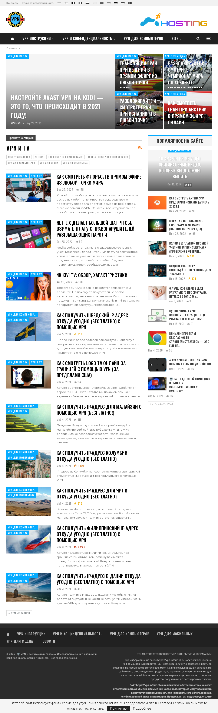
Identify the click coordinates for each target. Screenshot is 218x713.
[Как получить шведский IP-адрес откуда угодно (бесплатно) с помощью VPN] (28, 326)
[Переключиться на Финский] (66, 2)
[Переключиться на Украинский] (108, 2)
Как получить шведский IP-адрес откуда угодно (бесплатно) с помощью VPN (92, 321)
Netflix (39, 156)
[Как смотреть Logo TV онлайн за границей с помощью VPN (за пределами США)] (28, 374)
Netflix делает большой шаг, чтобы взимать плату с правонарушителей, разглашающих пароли (96, 228)
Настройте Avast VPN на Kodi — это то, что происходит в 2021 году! (57, 106)
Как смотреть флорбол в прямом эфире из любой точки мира (99, 179)
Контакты (12, 2)
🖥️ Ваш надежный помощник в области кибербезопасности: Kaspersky (189, 385)
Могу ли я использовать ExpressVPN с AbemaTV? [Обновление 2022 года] (186, 224)
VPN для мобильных (75, 162)
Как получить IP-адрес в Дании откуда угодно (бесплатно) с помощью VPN (99, 578)
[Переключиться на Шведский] (101, 2)
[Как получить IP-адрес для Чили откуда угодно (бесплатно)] (28, 501)
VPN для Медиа (18, 56)
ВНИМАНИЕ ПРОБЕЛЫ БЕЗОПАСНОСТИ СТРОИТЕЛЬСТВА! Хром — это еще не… (189, 339)
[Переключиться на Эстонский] (123, 2)
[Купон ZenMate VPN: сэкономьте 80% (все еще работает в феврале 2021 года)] (157, 315)
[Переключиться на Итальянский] (80, 2)
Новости (47, 641)
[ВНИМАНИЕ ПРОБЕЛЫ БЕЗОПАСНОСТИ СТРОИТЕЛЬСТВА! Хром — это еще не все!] (157, 338)
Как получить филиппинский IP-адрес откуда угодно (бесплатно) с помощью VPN (98, 534)
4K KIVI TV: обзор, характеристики (92, 275)
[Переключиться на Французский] (73, 2)
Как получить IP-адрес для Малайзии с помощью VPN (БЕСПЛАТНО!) (99, 409)
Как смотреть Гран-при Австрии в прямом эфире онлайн (187, 113)
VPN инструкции (37, 38)
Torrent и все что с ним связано (108, 156)
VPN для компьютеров (143, 38)
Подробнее (142, 708)
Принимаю (118, 708)
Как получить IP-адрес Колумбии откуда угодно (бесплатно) (92, 455)
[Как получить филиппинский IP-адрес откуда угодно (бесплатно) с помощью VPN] (28, 539)
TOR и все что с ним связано (65, 156)
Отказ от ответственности (38, 2)
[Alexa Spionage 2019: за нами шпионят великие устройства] (157, 364)
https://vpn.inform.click (170, 660)
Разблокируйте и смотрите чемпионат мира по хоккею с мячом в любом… (186, 76)
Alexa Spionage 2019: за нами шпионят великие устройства (190, 362)
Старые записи (20, 613)
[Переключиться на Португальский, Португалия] (130, 2)
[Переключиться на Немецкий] (116, 2)
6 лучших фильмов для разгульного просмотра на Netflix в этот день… (188, 292)
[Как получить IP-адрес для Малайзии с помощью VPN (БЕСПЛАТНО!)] (28, 418)
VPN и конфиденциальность (87, 38)
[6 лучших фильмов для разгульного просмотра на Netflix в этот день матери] (157, 293)
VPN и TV (36, 176)
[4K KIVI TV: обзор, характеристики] (28, 286)
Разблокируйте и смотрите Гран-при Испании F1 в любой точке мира (138, 113)
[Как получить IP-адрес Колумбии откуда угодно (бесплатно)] (28, 464)
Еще (175, 38)
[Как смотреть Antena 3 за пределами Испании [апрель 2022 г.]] (157, 203)
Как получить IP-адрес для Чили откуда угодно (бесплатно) (92, 493)
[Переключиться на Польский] (87, 2)
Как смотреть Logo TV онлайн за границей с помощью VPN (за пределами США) (91, 369)
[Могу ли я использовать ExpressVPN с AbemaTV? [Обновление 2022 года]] (157, 225)
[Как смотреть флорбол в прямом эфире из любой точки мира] (28, 188)
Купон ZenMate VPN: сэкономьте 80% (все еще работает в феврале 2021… (187, 315)
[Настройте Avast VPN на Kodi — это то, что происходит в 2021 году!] (60, 91)
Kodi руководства (19, 156)
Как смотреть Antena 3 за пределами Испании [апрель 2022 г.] (189, 202)
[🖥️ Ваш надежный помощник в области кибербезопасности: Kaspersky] (157, 383)
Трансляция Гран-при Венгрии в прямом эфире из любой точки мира (139, 76)
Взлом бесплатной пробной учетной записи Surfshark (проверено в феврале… (188, 247)
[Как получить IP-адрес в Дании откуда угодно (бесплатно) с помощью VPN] (28, 587)
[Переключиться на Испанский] (94, 2)
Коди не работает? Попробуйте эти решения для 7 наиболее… (190, 269)
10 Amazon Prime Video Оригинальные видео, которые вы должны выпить (180, 167)
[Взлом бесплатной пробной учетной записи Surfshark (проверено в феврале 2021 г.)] (157, 248)
